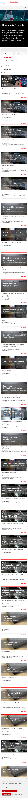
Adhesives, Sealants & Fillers (10, 60)
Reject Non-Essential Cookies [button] (9, 791)
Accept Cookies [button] (6, 794)
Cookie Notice (5, 787)
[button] (17, 794)
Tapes (6, 62)
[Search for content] (25, 50)
